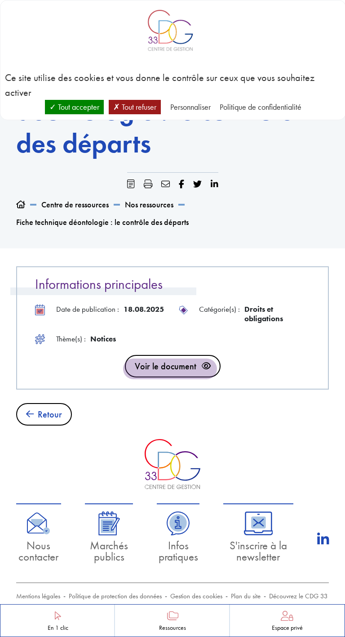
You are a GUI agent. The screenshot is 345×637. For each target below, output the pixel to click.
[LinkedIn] (323, 539)
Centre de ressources (75, 204)
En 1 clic (58, 627)
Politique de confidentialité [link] (260, 107)
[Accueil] (20, 204)
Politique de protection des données (115, 596)
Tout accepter (77, 107)
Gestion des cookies (196, 596)
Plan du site (246, 596)
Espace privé (287, 627)
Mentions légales (38, 596)
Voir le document (165, 366)
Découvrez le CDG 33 (298, 596)
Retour (50, 414)
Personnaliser (190, 107)
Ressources (172, 627)
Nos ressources (149, 204)
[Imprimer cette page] (148, 184)
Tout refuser (138, 107)
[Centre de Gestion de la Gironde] (172, 464)
